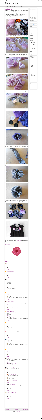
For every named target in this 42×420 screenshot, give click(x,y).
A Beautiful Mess (32, 57)
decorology (32, 65)
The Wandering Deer (32, 76)
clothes (10, 6)
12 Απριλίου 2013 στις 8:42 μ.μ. (12, 384)
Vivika (7, 271)
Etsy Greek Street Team (33, 67)
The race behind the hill (33, 75)
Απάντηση (8, 269)
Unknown (8, 322)
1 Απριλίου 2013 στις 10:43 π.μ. (13, 317)
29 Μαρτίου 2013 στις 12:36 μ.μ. (11, 279)
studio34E (31, 74)
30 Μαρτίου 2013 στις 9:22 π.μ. (11, 322)
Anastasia (8, 339)
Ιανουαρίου (32, 51)
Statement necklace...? (33, 42)
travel (21, 6)
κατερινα (8, 301)
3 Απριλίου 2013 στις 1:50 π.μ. (12, 367)
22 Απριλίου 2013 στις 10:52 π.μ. (14, 396)
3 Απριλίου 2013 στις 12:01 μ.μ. (13, 363)
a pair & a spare (32, 58)
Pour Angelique (32, 73)
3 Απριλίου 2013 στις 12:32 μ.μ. (14, 374)
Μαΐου (31, 40)
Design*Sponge (32, 66)
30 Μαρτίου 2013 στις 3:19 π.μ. (11, 311)
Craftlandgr (8, 292)
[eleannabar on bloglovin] (32, 24)
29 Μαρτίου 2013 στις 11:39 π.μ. (11, 271)
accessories (7, 6)
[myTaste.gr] (31, 26)
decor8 (31, 64)
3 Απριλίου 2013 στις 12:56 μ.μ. (14, 380)
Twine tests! (32, 46)
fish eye (7, 279)
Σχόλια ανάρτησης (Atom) (18, 411)
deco (14, 6)
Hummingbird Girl (8, 392)
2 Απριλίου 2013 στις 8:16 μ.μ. (10, 358)
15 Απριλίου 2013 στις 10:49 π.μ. (14, 388)
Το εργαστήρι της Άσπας (7, 244)
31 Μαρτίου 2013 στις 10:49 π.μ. (12, 339)
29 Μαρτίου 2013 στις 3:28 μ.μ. (11, 301)
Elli (7, 358)
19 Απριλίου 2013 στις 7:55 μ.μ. (13, 392)
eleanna (9, 296)
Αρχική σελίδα (16, 409)
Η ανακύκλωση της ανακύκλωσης (32, 43)
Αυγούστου (32, 38)
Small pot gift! (32, 45)
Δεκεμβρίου (32, 35)
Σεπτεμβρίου (32, 37)
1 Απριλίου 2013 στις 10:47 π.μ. (13, 343)
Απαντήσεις (8, 295)
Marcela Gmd (8, 367)
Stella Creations (6, 243)
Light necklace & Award (33, 48)
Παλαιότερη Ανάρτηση (25, 409)
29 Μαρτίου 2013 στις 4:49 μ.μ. (13, 296)
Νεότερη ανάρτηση (7, 409)
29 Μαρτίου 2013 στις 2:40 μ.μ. (12, 292)
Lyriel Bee (8, 311)
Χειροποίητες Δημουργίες (19, 240)
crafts (12, 6)
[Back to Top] (41, 418)
